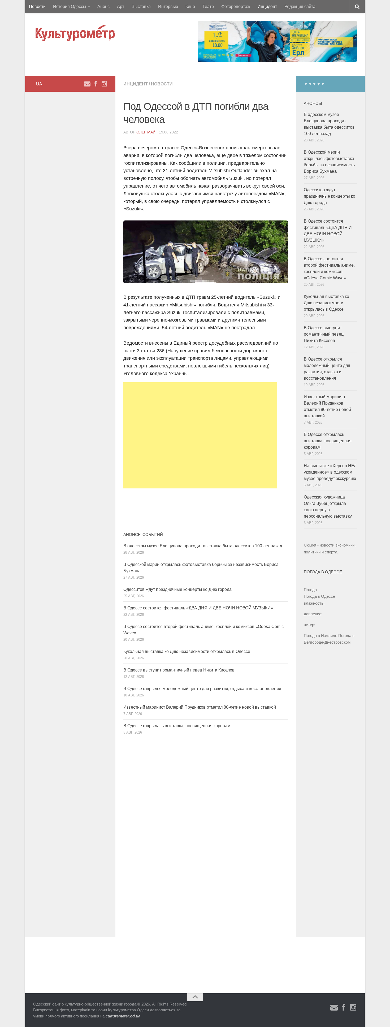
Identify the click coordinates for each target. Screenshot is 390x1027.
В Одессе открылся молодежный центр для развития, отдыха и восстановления (202, 688)
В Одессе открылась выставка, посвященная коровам (176, 725)
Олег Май (145, 132)
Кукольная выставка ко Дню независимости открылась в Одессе (186, 651)
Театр (208, 6)
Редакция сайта (299, 6)
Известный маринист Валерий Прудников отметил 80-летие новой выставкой (199, 707)
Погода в (319, 596)
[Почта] (87, 84)
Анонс (103, 6)
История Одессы (69, 6)
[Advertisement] (200, 435)
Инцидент (267, 6)
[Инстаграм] (104, 84)
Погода (310, 589)
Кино (190, 6)
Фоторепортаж (235, 6)
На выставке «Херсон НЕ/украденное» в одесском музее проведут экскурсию (330, 472)
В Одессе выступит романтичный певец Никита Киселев (179, 670)
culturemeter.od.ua (123, 1016)
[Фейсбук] (96, 84)
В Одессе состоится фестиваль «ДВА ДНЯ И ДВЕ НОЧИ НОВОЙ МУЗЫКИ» (198, 608)
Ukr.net (310, 545)
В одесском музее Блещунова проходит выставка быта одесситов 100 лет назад (202, 546)
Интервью (168, 6)
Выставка (141, 6)
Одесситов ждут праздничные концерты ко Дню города (177, 589)
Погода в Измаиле (320, 635)
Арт (120, 6)
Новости (37, 6)
